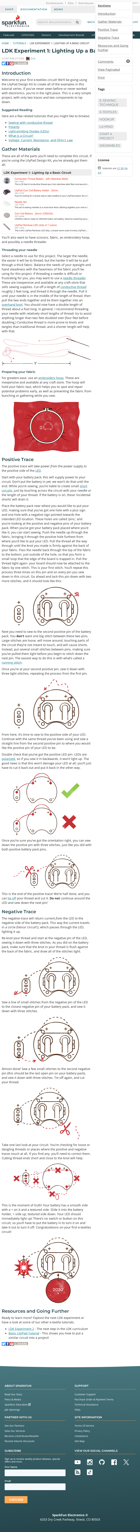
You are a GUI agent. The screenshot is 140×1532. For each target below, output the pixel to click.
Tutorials (19, 43)
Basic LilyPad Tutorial (24, 1333)
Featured (11, 35)
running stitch (12, 662)
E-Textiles (108, 112)
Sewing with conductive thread (31, 123)
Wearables (110, 145)
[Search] (77, 22)
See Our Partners (14, 1425)
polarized (8, 759)
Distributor (86, 3)
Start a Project (107, 136)
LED (38, 470)
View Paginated (109, 70)
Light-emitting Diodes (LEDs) (29, 131)
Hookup (107, 119)
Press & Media (13, 1399)
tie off (12, 898)
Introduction (107, 14)
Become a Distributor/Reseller (22, 1436)
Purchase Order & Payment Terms (94, 1399)
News (58, 9)
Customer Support (85, 1394)
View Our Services (15, 1431)
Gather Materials (110, 22)
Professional (54, 3)
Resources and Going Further (113, 48)
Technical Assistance (86, 1404)
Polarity (14, 127)
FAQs (77, 1409)
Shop (9, 9)
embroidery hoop (51, 378)
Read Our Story (13, 1394)
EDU (71, 3)
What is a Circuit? (21, 136)
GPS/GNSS (28, 35)
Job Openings (12, 1409)
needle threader (74, 278)
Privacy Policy (82, 1431)
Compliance (81, 1436)
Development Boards (71, 35)
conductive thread (73, 287)
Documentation (33, 9)
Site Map (80, 1441)
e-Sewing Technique (109, 103)
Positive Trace (108, 30)
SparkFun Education (16, 1404)
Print (101, 78)
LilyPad (106, 127)
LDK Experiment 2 (21, 1329)
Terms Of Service (84, 1425)
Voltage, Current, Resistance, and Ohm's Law (41, 140)
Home (5, 43)
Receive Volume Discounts (19, 1441)
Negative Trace (108, 38)
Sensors (46, 35)
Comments (113, 62)
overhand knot (12, 305)
